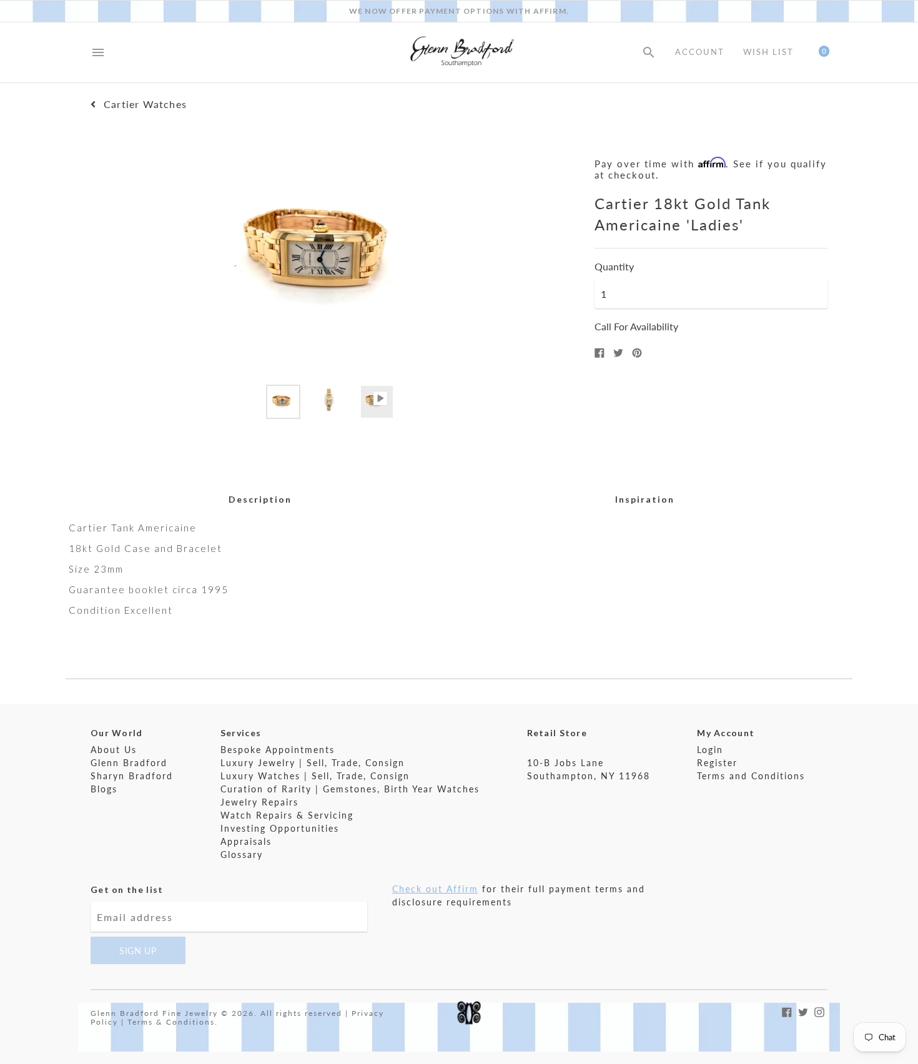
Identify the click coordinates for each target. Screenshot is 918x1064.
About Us (114, 749)
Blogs (104, 789)
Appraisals (246, 841)
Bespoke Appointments (277, 749)
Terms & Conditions (171, 1022)
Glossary (241, 854)
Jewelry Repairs (259, 802)
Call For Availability (636, 326)
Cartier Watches (145, 104)
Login (710, 749)
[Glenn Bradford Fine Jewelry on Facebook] (787, 1011)
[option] (283, 402)
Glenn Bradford (129, 762)
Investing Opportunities (279, 828)
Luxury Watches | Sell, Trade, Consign (315, 776)
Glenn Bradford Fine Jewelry (154, 1013)
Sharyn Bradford (132, 776)
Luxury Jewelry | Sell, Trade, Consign (312, 762)
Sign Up (138, 950)
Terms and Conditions (751, 776)
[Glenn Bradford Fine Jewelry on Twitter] (803, 1011)
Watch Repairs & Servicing (286, 815)
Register (717, 762)
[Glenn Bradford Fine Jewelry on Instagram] (819, 1011)
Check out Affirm (435, 889)
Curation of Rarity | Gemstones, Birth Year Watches (350, 789)
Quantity (614, 266)
